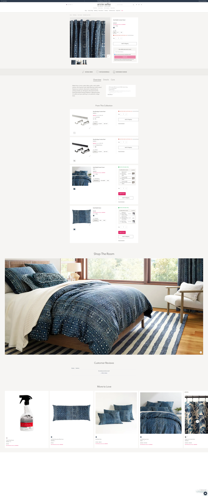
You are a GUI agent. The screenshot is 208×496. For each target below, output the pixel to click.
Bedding (96, 10)
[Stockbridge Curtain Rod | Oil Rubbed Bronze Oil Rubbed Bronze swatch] (95, 119)
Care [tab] (113, 80)
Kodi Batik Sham (98, 439)
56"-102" (100, 123)
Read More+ (110, 94)
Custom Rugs (90, 10)
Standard (96, 220)
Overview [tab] (97, 80)
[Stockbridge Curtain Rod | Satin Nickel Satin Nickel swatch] (93, 147)
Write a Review (105, 373)
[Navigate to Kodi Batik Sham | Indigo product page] (116, 412)
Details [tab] (106, 80)
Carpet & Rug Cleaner (10, 440)
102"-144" (105, 123)
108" (121, 32)
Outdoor (106, 10)
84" (114, 32)
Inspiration (118, 10)
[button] (95, 113)
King (108, 180)
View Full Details (121, 123)
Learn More (133, 210)
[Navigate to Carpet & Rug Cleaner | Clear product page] (27, 412)
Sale (122, 10)
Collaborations (112, 10)
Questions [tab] (77, 368)
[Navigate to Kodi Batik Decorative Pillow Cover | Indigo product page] (71, 412)
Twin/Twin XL (96, 180)
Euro (104, 220)
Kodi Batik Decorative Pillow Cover (57, 439)
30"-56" (95, 123)
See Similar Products (130, 35)
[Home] (104, 6)
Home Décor (101, 10)
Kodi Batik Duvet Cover (144, 439)
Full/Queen (103, 180)
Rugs (86, 10)
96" (118, 32)
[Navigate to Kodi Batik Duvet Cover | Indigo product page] (161, 412)
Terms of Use (130, 59)
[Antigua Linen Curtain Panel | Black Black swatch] (188, 437)
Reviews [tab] (73, 368)
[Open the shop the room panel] (200, 352)
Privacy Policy (125, 59)
